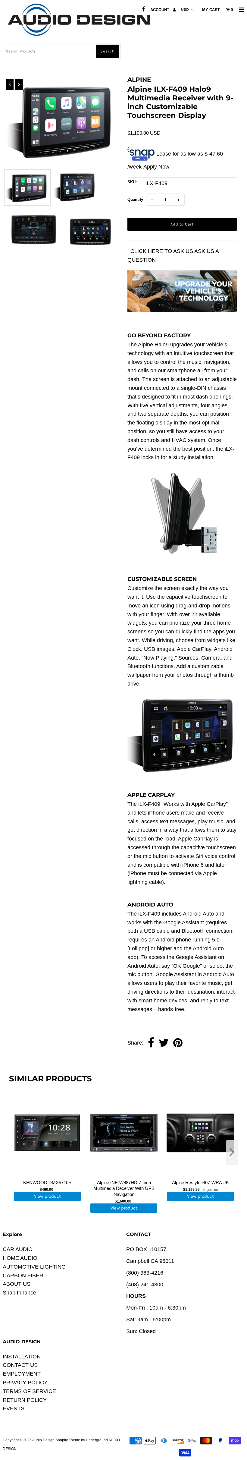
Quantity (135, 199)
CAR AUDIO (18, 1249)
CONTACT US (20, 1365)
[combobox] (62, 51)
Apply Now (156, 167)
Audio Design (43, 1440)
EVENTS (13, 1408)
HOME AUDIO (20, 1258)
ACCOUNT (160, 10)
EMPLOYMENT (22, 1374)
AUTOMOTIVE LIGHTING (34, 1267)
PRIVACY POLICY (25, 1383)
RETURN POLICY (25, 1400)
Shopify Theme (67, 1440)
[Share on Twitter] (164, 1043)
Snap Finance (19, 1293)
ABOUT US (16, 1284)
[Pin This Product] (178, 1043)
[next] (232, 1152)
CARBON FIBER (23, 1275)
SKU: (132, 182)
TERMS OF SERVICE (29, 1391)
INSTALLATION (22, 1357)
